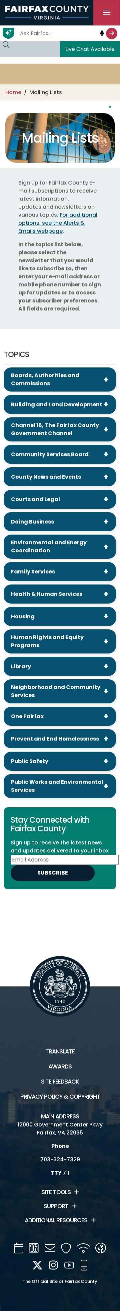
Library (21, 666)
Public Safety (29, 761)
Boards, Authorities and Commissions (45, 379)
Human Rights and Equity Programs (47, 641)
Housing (23, 616)
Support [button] (56, 1206)
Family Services (33, 571)
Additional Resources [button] (56, 1220)
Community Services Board (50, 454)
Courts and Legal (35, 499)
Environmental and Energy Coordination (49, 546)
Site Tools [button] (56, 1192)
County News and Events (46, 477)
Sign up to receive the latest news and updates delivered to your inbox (60, 846)
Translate (60, 1051)
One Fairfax (27, 716)
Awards (60, 1066)
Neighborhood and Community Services (55, 691)
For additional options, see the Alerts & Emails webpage (57, 223)
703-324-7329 (60, 1159)
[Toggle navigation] (106, 12)
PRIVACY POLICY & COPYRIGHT (60, 1097)
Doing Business (32, 522)
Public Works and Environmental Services (57, 786)
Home (13, 92)
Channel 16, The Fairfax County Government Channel (55, 429)
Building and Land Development (56, 404)
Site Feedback (60, 1082)
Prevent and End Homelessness (55, 739)
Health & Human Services (46, 594)
